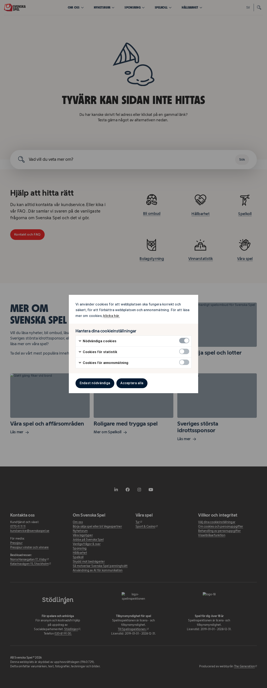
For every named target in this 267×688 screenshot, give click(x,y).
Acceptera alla (131, 383)
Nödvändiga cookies (99, 341)
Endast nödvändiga (95, 383)
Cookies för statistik (99, 352)
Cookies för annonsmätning (105, 363)
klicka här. (111, 316)
